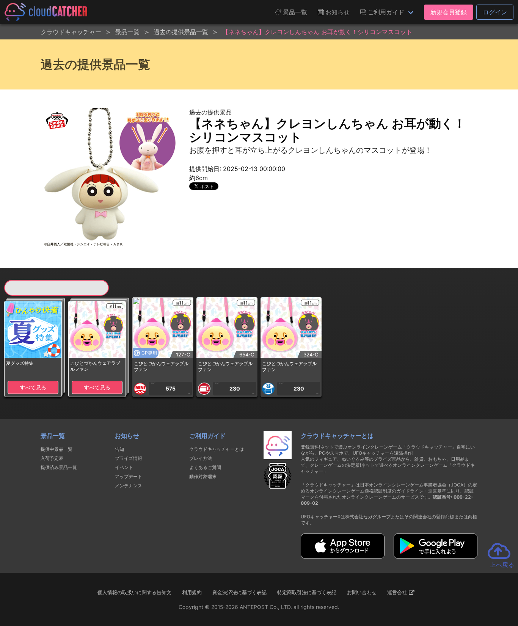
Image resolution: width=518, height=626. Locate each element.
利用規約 (192, 592)
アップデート (128, 476)
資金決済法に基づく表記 (239, 592)
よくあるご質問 (205, 467)
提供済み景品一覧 (59, 467)
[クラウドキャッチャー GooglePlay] (435, 556)
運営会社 (397, 592)
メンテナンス (128, 485)
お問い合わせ (362, 592)
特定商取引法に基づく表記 (306, 592)
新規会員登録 (448, 12)
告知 (119, 449)
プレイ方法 (200, 458)
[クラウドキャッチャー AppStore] (343, 556)
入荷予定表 (52, 458)
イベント (124, 467)
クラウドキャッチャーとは (216, 449)
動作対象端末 (203, 476)
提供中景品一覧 (56, 449)
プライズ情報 (128, 458)
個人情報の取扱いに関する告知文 (134, 592)
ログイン (495, 12)
